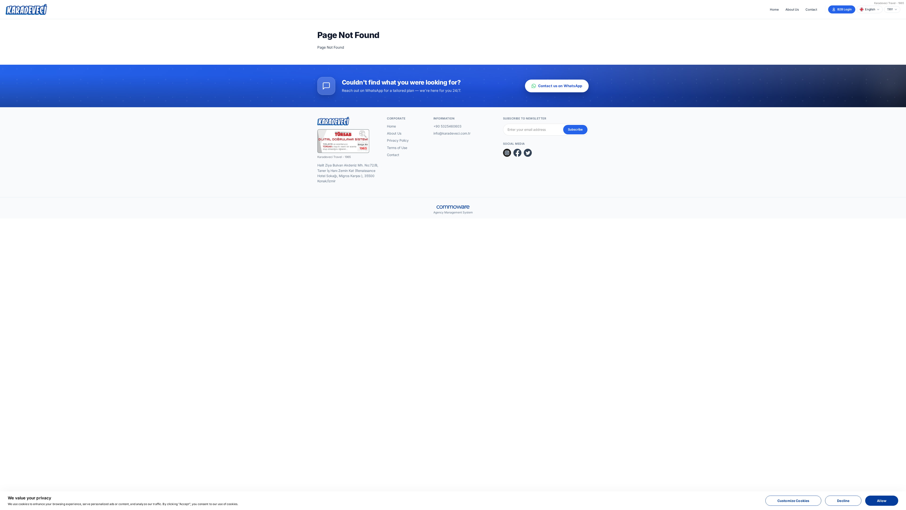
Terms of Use (397, 148)
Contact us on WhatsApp (560, 86)
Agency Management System (453, 212)
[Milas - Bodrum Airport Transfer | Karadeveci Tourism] (27, 9)
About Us (792, 9)
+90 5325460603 (447, 126)
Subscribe (575, 129)
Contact (811, 9)
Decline (843, 501)
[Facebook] (517, 153)
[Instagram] (507, 153)
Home (774, 9)
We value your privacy (29, 498)
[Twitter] (528, 153)
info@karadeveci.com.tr (451, 133)
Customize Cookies (793, 501)
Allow (881, 501)
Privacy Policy (398, 140)
